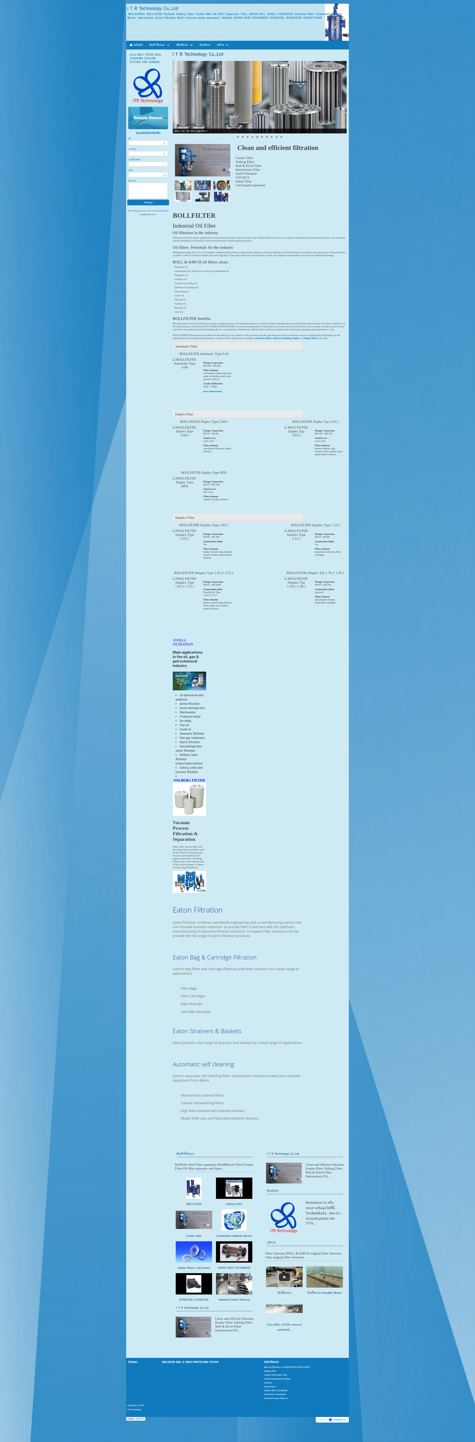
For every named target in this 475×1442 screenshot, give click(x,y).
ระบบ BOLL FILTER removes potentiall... (284, 1327)
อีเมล (130, 170)
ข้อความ (132, 181)
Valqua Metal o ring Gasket (194, 1267)
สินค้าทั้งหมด (185, 1154)
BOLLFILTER (193, 1204)
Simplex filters (310, 338)
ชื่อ (129, 138)
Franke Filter (194, 1236)
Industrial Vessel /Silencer (234, 1299)
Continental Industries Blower (234, 1236)
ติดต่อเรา (273, 1191)
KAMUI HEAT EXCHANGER (234, 1267)
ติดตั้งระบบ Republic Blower (324, 1292)
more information (212, 391)
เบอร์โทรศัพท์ (134, 160)
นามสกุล (132, 149)
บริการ (271, 1242)
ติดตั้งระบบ (284, 1292)
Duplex (296, 338)
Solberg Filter (234, 1204)
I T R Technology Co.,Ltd (192, 1308)
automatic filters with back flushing (273, 338)
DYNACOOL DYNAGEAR (194, 1299)
